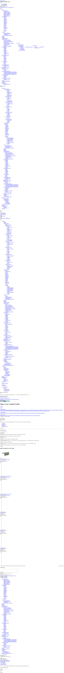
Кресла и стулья (6, 151)
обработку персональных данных (11, 575)
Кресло (8, 91)
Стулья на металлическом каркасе (11, 155)
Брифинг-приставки (3, 415)
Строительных (8, 203)
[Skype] (8, 401)
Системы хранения (10, 139)
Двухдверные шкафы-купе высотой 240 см (12, 185)
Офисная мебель (8, 271)
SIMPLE (22, 413)
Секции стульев (6, 196)
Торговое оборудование (7, 179)
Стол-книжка (9, 98)
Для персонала (8, 147)
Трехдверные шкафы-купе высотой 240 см (12, 186)
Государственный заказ (3, 7)
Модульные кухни (7, 187)
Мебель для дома (8, 224)
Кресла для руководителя (9, 158)
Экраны (8, 143)
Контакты (3, 208)
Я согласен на (8, 575)
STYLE (7, 131)
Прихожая (8, 113)
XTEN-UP (11, 413)
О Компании (4, 206)
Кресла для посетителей (9, 153)
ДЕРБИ (7, 161)
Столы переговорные (10, 142)
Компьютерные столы (9, 146)
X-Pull (6, 191)
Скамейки (5, 194)
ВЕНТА (7, 160)
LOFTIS (25, 413)
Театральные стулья (8, 157)
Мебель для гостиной (9, 102)
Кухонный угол (9, 100)
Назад (5, 221)
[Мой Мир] (3, 401)
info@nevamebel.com (3, 664)
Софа (8, 94)
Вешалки (5, 150)
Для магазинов (8, 371)
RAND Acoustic (8, 178)
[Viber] (5, 401)
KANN (7, 182)
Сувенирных (7, 202)
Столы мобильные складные (8, 190)
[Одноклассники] (2, 401)
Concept (44, 413)
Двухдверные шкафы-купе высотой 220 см (12, 184)
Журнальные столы (8, 145)
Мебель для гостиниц (7, 181)
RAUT (7, 175)
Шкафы (5, 148)
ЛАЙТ (7, 162)
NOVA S (7, 132)
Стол (8, 105)
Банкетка (8, 92)
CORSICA (7, 188)
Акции (3, 204)
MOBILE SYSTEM (8, 192)
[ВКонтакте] (0, 401)
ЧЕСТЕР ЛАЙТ (8, 165)
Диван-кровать (9, 95)
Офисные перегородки (7, 177)
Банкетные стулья (8, 156)
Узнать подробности (10, 7)
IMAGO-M (7, 128)
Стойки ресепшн (6, 174)
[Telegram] (9, 401)
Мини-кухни (6, 180)
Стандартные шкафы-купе (8, 183)
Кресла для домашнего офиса (10, 154)
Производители (6, 207)
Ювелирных (7, 200)
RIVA (6, 133)
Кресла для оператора (9, 152)
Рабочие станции (9, 140)
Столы (7, 296)
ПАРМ (7, 164)
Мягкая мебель (6, 159)
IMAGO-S (7, 129)
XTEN (6, 124)
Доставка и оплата (5, 205)
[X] (4, 401)
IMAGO (7, 127)
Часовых (7, 201)
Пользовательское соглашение (4, 660)
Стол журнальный (10, 103)
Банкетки (5, 195)
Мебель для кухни (8, 96)
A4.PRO (7, 136)
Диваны (7, 167)
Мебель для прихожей (9, 112)
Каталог (3, 88)
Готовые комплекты (26, 415)
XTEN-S (7, 126)
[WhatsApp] (6, 401)
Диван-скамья (9, 93)
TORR (6, 170)
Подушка (8, 120)
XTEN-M (7, 125)
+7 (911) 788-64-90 (3, 214)
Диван (8, 90)
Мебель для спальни (9, 106)
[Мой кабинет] (0, 8)
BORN (7, 172)
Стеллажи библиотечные (7, 193)
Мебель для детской (9, 119)
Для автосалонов (6, 199)
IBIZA (6, 189)
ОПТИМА (7, 163)
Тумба (8, 97)
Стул (8, 99)
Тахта (8, 110)
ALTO (6, 169)
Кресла (7, 166)
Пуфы (11, 410)
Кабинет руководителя (7, 168)
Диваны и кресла (8, 89)
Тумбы (8, 141)
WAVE (1, 413)
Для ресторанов (6, 198)
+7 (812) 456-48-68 (3, 213)
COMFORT (7, 134)
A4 (39, 413)
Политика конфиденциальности (5, 661)
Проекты (3, 197)
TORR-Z (7, 173)
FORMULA (34, 413)
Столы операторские (10, 138)
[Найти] (0, 3)
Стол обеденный (9, 101)
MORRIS (7, 171)
